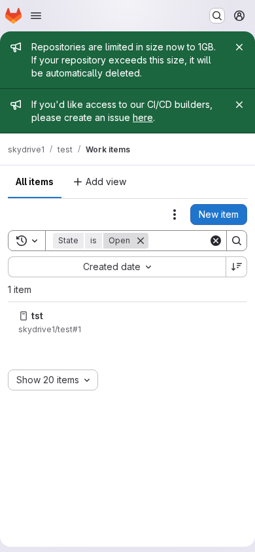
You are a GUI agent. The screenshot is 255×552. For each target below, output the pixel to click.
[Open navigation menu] (36, 15)
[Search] (236, 240)
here (143, 117)
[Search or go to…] (217, 16)
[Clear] (216, 241)
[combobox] (117, 266)
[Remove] (140, 241)
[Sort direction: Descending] (236, 266)
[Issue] (23, 316)
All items (35, 181)
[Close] (239, 47)
